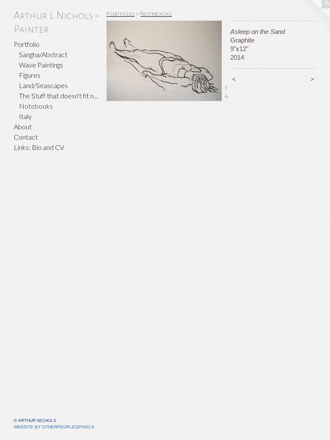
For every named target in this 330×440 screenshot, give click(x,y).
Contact (26, 137)
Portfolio (27, 44)
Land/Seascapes (43, 85)
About (23, 126)
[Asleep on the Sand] (164, 61)
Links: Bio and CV (39, 147)
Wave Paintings (41, 65)
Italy (25, 116)
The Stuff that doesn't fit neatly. (59, 96)
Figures (29, 75)
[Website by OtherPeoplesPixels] (313, 17)
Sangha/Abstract (43, 54)
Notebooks (36, 106)
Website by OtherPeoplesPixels (54, 427)
